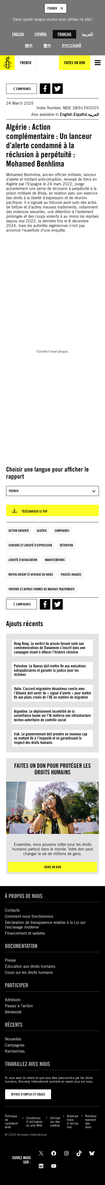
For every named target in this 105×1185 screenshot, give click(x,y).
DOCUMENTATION (21, 946)
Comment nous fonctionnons (29, 916)
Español (41, 34)
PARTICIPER (16, 985)
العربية (87, 34)
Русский (71, 45)
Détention (66, 545)
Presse (10, 960)
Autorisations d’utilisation (72, 1121)
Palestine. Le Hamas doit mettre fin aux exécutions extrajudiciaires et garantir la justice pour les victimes (50, 670)
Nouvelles (13, 1039)
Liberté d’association (23, 560)
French (25, 62)
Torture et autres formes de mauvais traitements (42, 589)
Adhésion (13, 999)
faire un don (52, 867)
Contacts (12, 910)
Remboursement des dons (90, 1121)
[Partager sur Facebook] (45, 88)
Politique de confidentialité (11, 1121)
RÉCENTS (13, 1024)
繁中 (47, 45)
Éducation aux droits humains (30, 966)
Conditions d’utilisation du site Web (34, 1121)
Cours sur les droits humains (29, 972)
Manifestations (55, 560)
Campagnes (62, 531)
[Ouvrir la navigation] (97, 62)
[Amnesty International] (7, 62)
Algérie (42, 531)
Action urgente (19, 531)
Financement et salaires (25, 933)
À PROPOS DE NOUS (23, 896)
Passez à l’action (19, 1006)
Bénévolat (13, 1012)
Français (64, 34)
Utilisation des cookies (55, 1121)
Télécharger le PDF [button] (35, 511)
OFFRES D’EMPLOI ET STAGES (28, 1094)
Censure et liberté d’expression (30, 545)
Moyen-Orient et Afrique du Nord (31, 574)
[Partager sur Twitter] (57, 88)
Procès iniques (71, 574)
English (18, 34)
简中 (29, 45)
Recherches (15, 1051)
